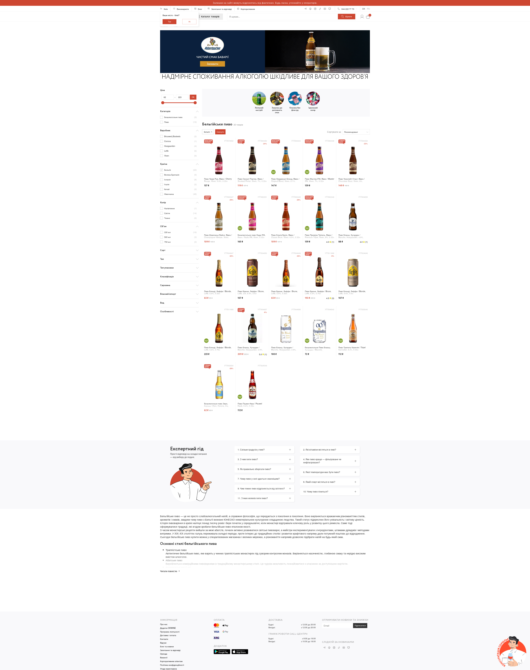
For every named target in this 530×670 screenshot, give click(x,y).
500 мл (180, 237)
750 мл (180, 241)
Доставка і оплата (168, 635)
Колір (163, 202)
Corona (180, 141)
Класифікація (167, 276)
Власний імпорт (168, 294)
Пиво (180, 122)
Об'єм (163, 226)
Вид (162, 303)
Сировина (165, 285)
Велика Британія (180, 174)
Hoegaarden (180, 146)
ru (368, 8)
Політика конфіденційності (172, 665)
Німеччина (180, 194)
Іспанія (180, 179)
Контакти (164, 639)
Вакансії (163, 657)
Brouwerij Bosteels (180, 136)
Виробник (165, 130)
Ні (189, 22)
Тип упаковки (167, 267)
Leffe (180, 150)
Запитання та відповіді (170, 650)
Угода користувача (168, 669)
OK (193, 97)
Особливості (167, 311)
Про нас (163, 624)
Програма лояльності (169, 632)
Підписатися (360, 625)
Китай (180, 189)
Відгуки (163, 643)
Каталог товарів (210, 16)
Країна (163, 164)
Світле (180, 213)
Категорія (165, 111)
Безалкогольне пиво (180, 117)
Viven (180, 155)
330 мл (180, 232)
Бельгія (180, 170)
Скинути (220, 132)
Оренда (163, 654)
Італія (180, 184)
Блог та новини (167, 646)
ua (363, 8)
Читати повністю (168, 571)
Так (169, 22)
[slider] (162, 102)
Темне (180, 218)
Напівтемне (180, 208)
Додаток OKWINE (168, 628)
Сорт (162, 250)
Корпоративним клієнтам (171, 661)
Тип (162, 259)
